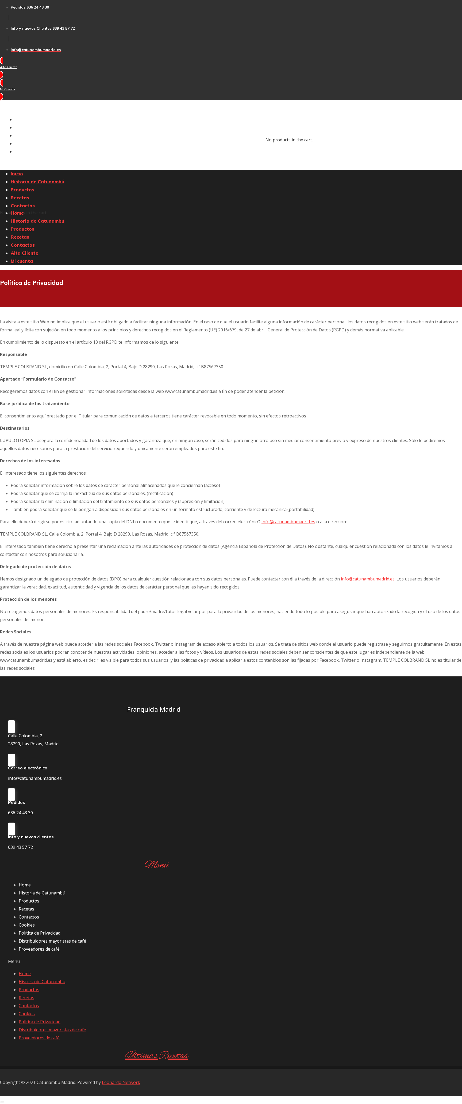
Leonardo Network (121, 1082)
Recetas (26, 909)
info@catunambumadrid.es (288, 522)
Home (25, 885)
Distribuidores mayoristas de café (52, 941)
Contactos (29, 917)
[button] (15, 68)
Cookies (27, 925)
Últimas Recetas (156, 1056)
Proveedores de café (39, 949)
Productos (29, 901)
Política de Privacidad (39, 933)
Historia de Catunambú (42, 893)
